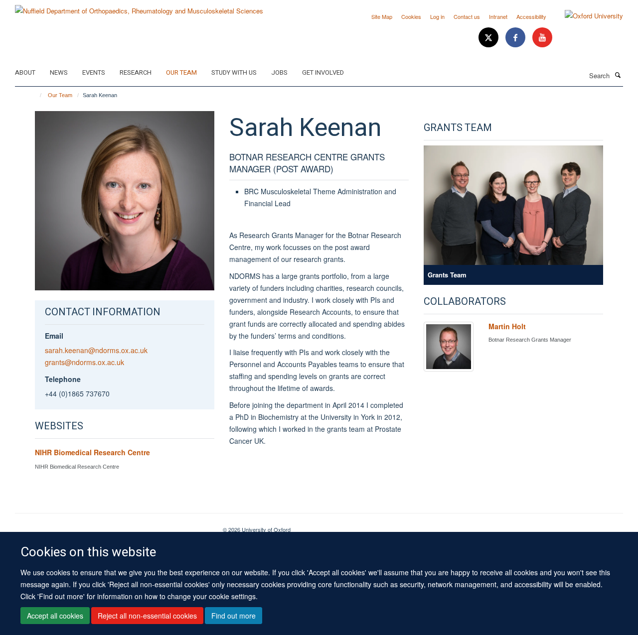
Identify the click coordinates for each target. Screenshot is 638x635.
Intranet (498, 16)
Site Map (381, 16)
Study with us (234, 72)
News (59, 72)
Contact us (467, 16)
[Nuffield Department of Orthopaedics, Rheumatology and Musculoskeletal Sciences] (139, 7)
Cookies (411, 16)
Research (136, 72)
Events (93, 72)
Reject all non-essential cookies (147, 616)
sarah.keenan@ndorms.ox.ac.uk (96, 350)
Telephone (63, 379)
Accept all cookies (55, 616)
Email (54, 336)
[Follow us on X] (489, 37)
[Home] (36, 95)
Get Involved (323, 72)
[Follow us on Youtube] (542, 37)
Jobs (279, 72)
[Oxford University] (586, 16)
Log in (437, 16)
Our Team (181, 72)
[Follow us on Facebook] (516, 37)
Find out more (233, 616)
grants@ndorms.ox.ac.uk (84, 362)
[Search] (617, 74)
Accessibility (531, 16)
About (25, 72)
